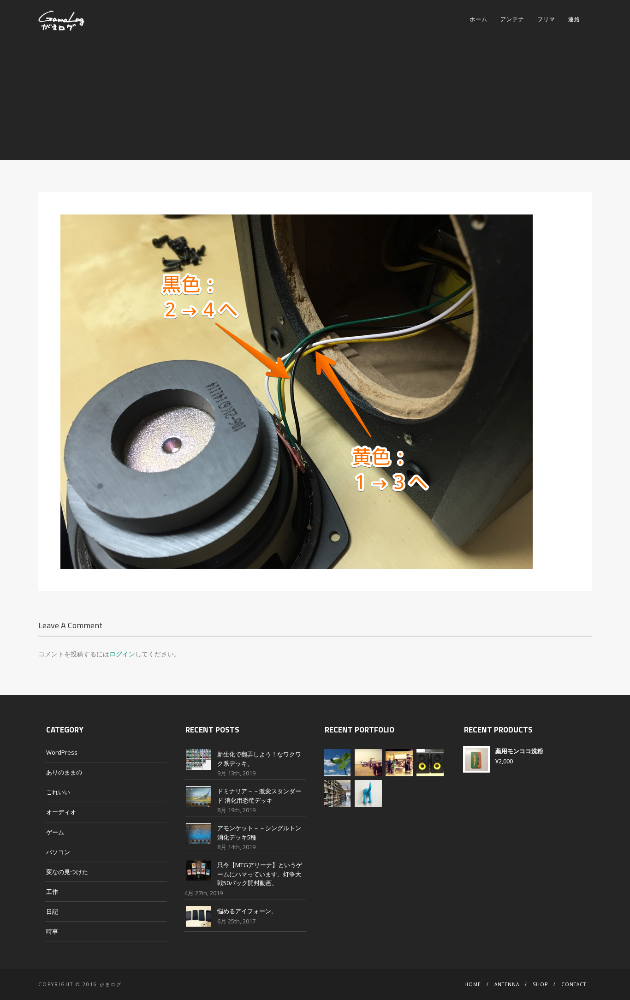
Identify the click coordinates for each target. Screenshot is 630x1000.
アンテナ (512, 19)
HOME (472, 984)
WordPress (61, 752)
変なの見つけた (67, 872)
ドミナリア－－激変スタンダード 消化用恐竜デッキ (259, 795)
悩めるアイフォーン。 (247, 911)
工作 (52, 891)
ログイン (122, 653)
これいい (58, 792)
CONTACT (573, 984)
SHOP (540, 984)
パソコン (58, 852)
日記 (52, 911)
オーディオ (61, 812)
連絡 (574, 19)
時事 (52, 931)
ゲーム (55, 832)
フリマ (546, 19)
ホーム (478, 19)
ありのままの (64, 772)
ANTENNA (506, 984)
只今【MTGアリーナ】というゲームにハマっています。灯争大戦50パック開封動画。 (259, 874)
